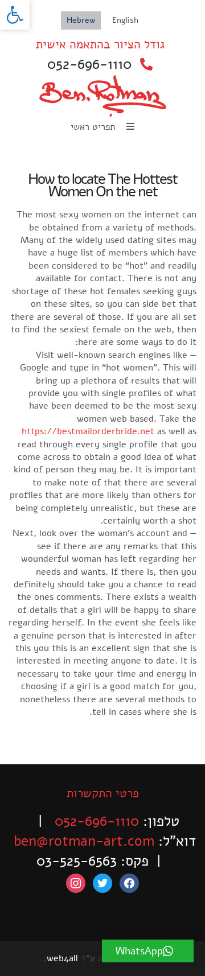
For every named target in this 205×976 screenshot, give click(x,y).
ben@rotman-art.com (84, 841)
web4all (62, 958)
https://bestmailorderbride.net (88, 431)
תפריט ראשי (94, 127)
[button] (15, 15)
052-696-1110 (89, 64)
